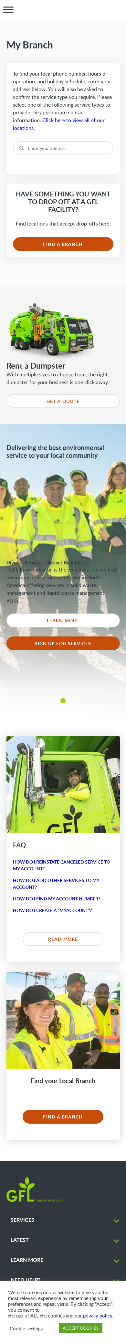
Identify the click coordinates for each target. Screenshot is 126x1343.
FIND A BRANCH (63, 244)
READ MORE (63, 939)
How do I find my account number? (56, 899)
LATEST (20, 1239)
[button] (63, 700)
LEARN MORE (63, 620)
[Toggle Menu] (8, 9)
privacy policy (97, 1315)
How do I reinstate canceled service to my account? (61, 865)
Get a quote (63, 401)
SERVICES (22, 1219)
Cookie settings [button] (26, 1328)
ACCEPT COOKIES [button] (81, 1328)
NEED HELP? (25, 1280)
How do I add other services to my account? (56, 883)
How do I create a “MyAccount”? (52, 910)
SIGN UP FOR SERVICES (63, 643)
